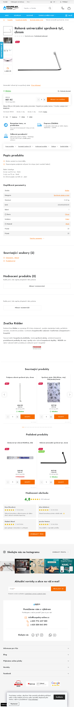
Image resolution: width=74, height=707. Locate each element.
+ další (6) (7, 71)
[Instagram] (41, 635)
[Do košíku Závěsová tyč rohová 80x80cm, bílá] (27, 482)
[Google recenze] (55, 684)
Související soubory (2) (24, 146)
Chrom (67, 214)
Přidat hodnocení (37, 286)
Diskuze (53, 146)
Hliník (67, 224)
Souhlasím (59, 697)
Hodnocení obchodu (37, 493)
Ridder (45, 112)
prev (4, 394)
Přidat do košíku (57, 99)
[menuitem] (7, 15)
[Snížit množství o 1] (38, 99)
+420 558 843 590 (38, 624)
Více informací (33, 699)
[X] (37, 635)
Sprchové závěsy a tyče (61, 195)
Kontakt (5, 2)
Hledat (50, 8)
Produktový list (10, 261)
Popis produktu (10, 146)
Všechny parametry (36, 238)
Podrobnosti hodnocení (41, 36)
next (70, 394)
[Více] (69, 15)
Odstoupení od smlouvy (17, 2)
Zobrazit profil (59, 552)
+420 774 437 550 (63, 8)
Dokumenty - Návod (12, 258)
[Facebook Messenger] (45, 635)
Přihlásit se (58, 589)
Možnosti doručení (65, 91)
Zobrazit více (37, 534)
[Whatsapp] (50, 635)
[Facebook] (32, 635)
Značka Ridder (64, 146)
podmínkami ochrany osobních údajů (35, 594)
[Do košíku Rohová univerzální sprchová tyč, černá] (61, 482)
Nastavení (14, 704)
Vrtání (67, 219)
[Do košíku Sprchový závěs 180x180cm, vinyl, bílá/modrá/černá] (61, 416)
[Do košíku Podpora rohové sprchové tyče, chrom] (27, 416)
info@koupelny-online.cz (38, 617)
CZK (54, 2)
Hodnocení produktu (41, 146)
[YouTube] (54, 635)
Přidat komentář (22, 308)
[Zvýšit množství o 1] (44, 99)
